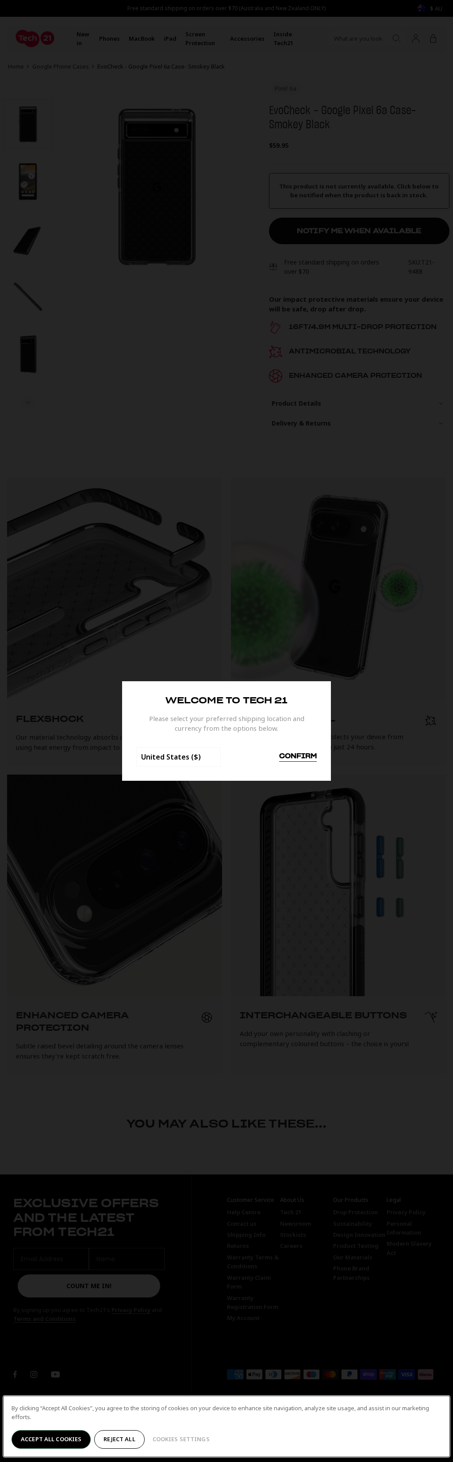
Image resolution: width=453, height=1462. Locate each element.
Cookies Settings (181, 1439)
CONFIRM (298, 756)
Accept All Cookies (51, 1439)
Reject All (119, 1439)
